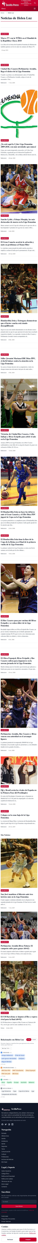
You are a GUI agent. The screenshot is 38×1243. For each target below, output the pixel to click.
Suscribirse (19, 1206)
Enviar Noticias (6, 1221)
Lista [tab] (28, 1039)
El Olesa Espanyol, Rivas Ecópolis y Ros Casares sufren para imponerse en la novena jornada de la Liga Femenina (17, 661)
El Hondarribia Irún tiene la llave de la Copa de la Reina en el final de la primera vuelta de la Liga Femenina (18, 542)
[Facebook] (2, 1124)
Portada (3, 1133)
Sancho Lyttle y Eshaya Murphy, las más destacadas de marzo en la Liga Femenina (18, 220)
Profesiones (5, 1157)
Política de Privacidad (8, 1176)
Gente (3, 1144)
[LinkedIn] (12, 1124)
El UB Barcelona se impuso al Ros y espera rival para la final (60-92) (19, 1018)
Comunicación (5, 1151)
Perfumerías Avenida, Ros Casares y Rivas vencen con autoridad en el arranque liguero (18, 736)
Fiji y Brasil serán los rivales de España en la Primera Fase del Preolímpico (18, 791)
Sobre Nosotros (6, 1171)
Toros (3, 1149)
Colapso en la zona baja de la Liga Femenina (15, 816)
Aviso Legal (4, 1184)
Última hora (5, 1136)
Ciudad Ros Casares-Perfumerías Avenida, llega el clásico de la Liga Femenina (19, 70)
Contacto (4, 1187)
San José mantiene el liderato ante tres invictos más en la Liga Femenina (17, 895)
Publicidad (4, 1216)
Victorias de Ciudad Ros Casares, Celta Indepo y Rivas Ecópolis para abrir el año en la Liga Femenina (18, 436)
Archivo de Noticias (7, 1159)
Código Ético (5, 1173)
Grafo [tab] (34, 1039)
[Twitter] (6, 1124)
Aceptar (28, 1239)
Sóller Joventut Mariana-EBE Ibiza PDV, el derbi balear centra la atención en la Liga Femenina (18, 361)
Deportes (4, 1146)
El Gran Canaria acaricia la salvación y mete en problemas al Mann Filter (17, 243)
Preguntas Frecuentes (8, 1219)
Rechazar (10, 1239)
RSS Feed (4, 1162)
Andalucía (4, 1141)
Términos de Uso (6, 1181)
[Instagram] (9, 1124)
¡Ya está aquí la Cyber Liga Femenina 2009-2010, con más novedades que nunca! (18, 145)
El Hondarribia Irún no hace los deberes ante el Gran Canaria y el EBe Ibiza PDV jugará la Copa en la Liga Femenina (18, 514)
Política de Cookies (7, 1179)
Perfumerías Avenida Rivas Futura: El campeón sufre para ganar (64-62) (17, 947)
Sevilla (3, 1138)
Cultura (3, 1154)
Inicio (2, 13)
